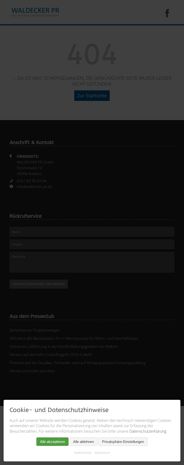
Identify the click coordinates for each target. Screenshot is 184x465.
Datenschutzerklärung (147, 431)
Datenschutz (83, 452)
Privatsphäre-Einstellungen (123, 442)
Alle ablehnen (83, 442)
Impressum (102, 452)
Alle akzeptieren (52, 442)
